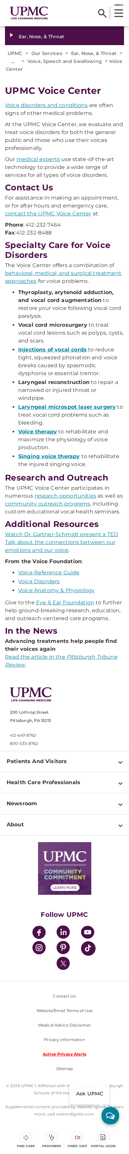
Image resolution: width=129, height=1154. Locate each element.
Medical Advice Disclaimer (64, 1025)
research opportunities (65, 496)
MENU (118, 5)
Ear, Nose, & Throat (41, 37)
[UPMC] (29, 13)
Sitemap (64, 1068)
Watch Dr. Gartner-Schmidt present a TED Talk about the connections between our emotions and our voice (61, 542)
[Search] (102, 13)
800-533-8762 (24, 743)
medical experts (38, 159)
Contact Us (64, 996)
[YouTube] (87, 933)
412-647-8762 (23, 735)
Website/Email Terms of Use (64, 1010)
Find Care (26, 1146)
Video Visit (77, 1146)
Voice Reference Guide (48, 572)
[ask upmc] (110, 1115)
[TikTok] (88, 948)
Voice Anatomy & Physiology (56, 590)
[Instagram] (39, 949)
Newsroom (22, 803)
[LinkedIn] (63, 933)
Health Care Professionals (43, 782)
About (15, 824)
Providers (52, 1146)
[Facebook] (39, 933)
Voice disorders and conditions (46, 105)
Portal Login (103, 1146)
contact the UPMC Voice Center (48, 213)
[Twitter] (63, 963)
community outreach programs (47, 504)
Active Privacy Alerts (64, 1054)
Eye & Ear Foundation (65, 602)
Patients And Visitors (37, 761)
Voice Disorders (39, 581)
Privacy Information (64, 1039)
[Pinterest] (63, 949)
